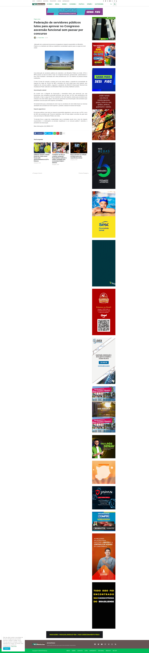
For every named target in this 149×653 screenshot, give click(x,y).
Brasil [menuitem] (57, 4)
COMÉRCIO (39, 1)
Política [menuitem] (81, 4)
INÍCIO (68, 650)
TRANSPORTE (53, 1)
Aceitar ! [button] (7, 648)
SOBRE (74, 650)
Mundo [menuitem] (64, 4)
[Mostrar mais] (64, 133)
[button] (111, 4)
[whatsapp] (112, 1)
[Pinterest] (57, 133)
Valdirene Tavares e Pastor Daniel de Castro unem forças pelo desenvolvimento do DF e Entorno (42, 158)
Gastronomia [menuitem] (99, 4)
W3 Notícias (44, 650)
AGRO (33, 1)
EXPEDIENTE (92, 650)
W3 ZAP (115, 650)
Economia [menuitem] (73, 4)
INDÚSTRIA (45, 1)
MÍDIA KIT (108, 650)
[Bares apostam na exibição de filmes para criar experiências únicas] (78, 147)
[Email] (61, 133)
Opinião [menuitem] (89, 4)
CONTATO (80, 650)
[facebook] (95, 644)
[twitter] (105, 1)
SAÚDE (59, 1)
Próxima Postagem (83, 173)
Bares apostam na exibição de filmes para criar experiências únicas (78, 156)
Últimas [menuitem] (49, 4)
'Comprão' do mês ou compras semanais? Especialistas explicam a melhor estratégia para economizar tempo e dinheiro (59, 158)
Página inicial (37, 19)
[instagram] (107, 1)
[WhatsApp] (54, 133)
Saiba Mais (14, 646)
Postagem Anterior (37, 173)
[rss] (116, 1)
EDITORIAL (101, 650)
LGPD (86, 650)
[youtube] (110, 1)
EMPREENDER (66, 1)
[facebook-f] (103, 1)
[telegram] (114, 1)
